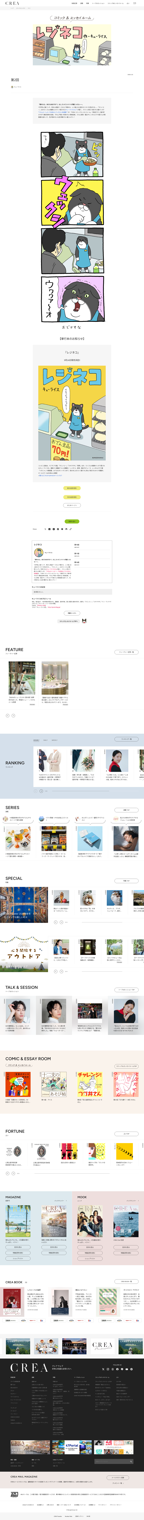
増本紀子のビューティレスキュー (40, 1423)
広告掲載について (79, 1505)
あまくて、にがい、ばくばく (102, 1400)
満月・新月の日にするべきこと (124, 1400)
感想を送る (72, 521)
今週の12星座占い (121, 1390)
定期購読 (91, 1505)
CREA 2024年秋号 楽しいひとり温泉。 (58, 1423)
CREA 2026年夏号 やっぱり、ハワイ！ (58, 1385)
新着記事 (74, 3)
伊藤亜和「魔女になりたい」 (102, 1384)
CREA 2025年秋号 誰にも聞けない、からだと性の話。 (61, 1403)
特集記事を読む (18, 1253)
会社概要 (39, 1505)
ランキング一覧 (126, 739)
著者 (33, 1466)
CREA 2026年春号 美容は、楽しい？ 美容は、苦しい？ (61, 1391)
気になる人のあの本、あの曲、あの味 (82, 1385)
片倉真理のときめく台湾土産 (39, 1387)
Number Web (68, 1516)
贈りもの (13, 1384)
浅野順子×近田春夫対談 (80, 1389)
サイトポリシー (102, 1505)
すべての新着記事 (15, 1381)
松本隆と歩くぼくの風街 (80, 1392)
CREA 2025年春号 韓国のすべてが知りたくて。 (60, 1414)
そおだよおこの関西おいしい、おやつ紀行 (40, 1402)
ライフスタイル (15, 1397)
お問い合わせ (50, 1505)
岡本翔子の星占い (121, 1384)
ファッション (14, 1403)
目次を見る (18, 1247)
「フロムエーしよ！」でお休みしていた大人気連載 (52, 112)
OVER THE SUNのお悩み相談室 (82, 1395)
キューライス (17, 87)
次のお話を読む (72, 497)
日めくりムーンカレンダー (123, 1397)
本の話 (88, 1516)
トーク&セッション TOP (126, 990)
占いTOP (126, 1134)
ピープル (34, 1463)
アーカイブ (13, 1411)
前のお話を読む (72, 488)
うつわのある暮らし (37, 1409)
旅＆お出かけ (14, 1387)
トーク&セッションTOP (80, 1381)
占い (128, 3)
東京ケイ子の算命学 (121, 1393)
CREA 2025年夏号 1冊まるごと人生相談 (58, 1409)
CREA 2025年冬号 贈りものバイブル (58, 1418)
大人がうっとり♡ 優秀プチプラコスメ (39, 1418)
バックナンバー (59, 1201)
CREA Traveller (58, 1516)
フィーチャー (14, 1414)
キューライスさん (71, 110)
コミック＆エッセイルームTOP (126, 1066)
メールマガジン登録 (118, 1477)
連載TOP (34, 1381)
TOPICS (13, 1420)
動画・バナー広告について (64, 1505)
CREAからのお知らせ (16, 1423)
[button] (7, 716)
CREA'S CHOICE (15, 1417)
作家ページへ (72, 613)
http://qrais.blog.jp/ (54, 607)
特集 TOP (126, 881)
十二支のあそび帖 (100, 1393)
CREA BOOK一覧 (126, 1281)
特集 (87, 3)
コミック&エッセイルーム (116, 3)
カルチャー (13, 1393)
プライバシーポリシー (116, 1505)
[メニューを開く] (135, 3)
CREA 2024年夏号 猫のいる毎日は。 (58, 1428)
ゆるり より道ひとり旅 (101, 1409)
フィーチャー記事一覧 (126, 652)
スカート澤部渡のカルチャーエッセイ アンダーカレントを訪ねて (103, 1404)
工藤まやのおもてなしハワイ (39, 1395)
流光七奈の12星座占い (122, 1387)
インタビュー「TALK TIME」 (102, 1397)
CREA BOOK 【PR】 (16, 1466)
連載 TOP (126, 810)
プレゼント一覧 (117, 1483)
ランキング (13, 1408)
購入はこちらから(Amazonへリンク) (50, 475)
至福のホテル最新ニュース (39, 1398)
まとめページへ (72, 505)
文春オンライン (79, 1516)
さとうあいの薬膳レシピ (38, 1406)
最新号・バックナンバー (17, 1463)
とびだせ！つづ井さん (101, 1390)
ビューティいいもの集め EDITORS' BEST (38, 1413)
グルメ (12, 1390)
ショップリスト (18, 1258)
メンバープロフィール (59, 1463)
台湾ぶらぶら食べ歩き (37, 1384)
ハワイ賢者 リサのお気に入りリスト (39, 1391)
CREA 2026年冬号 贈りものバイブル (58, 1397)
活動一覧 (55, 1466)
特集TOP (55, 1381)
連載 (81, 3)
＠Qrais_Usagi (41, 605)
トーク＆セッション (98, 3)
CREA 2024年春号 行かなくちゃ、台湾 (58, 1433)
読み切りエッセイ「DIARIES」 (103, 1387)
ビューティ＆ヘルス (16, 1400)
